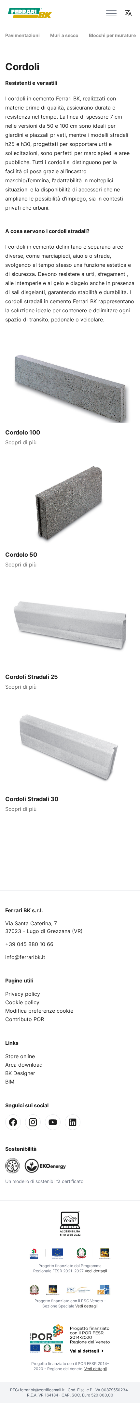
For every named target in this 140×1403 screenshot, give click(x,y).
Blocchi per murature (112, 35)
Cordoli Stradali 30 (31, 799)
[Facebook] (13, 1122)
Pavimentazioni (22, 35)
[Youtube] (53, 1122)
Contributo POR (24, 1019)
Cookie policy (22, 1002)
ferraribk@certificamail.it (42, 1389)
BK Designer (20, 1073)
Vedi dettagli (96, 1270)
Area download (24, 1064)
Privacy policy (22, 994)
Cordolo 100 (22, 432)
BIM (9, 1081)
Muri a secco (64, 35)
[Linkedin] (72, 1122)
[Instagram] (33, 1122)
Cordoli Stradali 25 (31, 676)
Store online (20, 1056)
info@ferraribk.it (25, 957)
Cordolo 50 (21, 554)
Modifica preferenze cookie (39, 1010)
